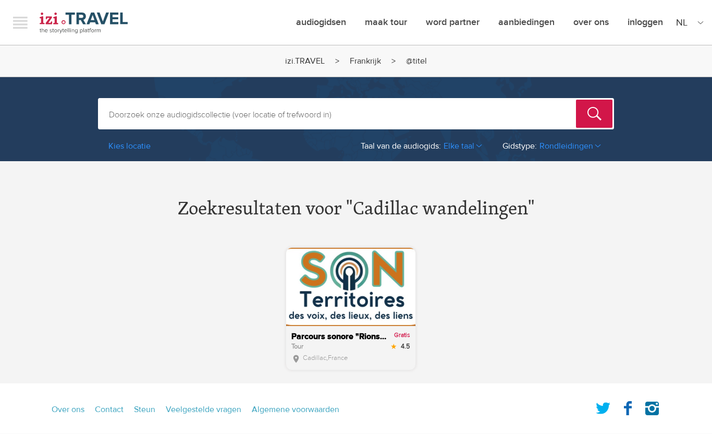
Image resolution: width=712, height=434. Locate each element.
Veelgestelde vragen (203, 409)
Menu (20, 22)
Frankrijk (365, 61)
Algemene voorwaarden (295, 409)
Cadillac (314, 358)
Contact (109, 409)
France (338, 358)
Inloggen (645, 22)
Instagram (652, 406)
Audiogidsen (321, 22)
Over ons (591, 22)
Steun (144, 409)
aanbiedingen (526, 22)
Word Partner (453, 22)
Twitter (603, 406)
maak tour (386, 22)
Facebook (627, 406)
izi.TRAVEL (84, 22)
